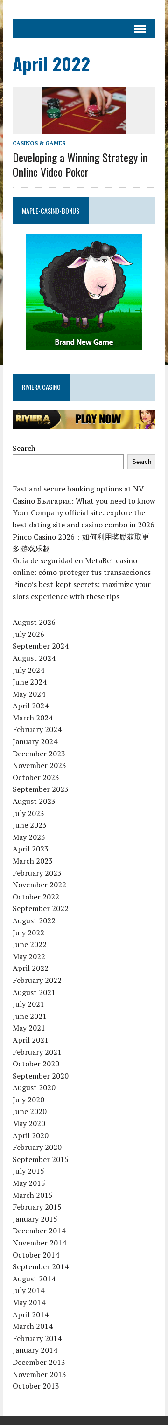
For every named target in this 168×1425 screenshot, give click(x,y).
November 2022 (39, 884)
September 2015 (41, 1159)
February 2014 (37, 1338)
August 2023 (34, 801)
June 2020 (30, 1111)
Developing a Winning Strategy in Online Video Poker (80, 164)
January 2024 (35, 741)
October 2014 (36, 1255)
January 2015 (35, 1219)
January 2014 (35, 1350)
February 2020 (37, 1147)
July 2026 (28, 634)
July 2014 (28, 1290)
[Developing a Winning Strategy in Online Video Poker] (84, 128)
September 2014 (41, 1266)
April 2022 (31, 968)
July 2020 (28, 1099)
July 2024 (28, 670)
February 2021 (37, 1052)
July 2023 (28, 813)
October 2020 (36, 1063)
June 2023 (30, 825)
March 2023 (33, 861)
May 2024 (29, 694)
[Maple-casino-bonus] (84, 292)
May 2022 (29, 956)
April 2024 (31, 705)
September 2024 (41, 646)
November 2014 (39, 1243)
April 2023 (31, 849)
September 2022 (41, 908)
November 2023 (39, 765)
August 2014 (34, 1278)
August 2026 (34, 622)
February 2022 (37, 980)
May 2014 (29, 1302)
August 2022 (34, 920)
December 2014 (39, 1230)
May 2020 (29, 1123)
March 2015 (33, 1195)
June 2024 (30, 682)
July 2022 (28, 932)
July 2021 (28, 1004)
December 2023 (39, 753)
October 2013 (36, 1386)
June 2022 (30, 944)
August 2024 (34, 658)
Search (24, 448)
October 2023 (36, 777)
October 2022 (36, 897)
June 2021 (30, 1016)
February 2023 (37, 873)
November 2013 (39, 1374)
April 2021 (31, 1040)
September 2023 (41, 789)
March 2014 (33, 1326)
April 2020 (31, 1135)
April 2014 (31, 1314)
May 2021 (29, 1028)
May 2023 (29, 837)
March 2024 (33, 717)
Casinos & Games (39, 142)
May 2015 (29, 1183)
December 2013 (39, 1362)
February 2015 (37, 1207)
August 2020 (34, 1087)
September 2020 (41, 1076)
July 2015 (28, 1171)
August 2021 (34, 992)
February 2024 (37, 729)
